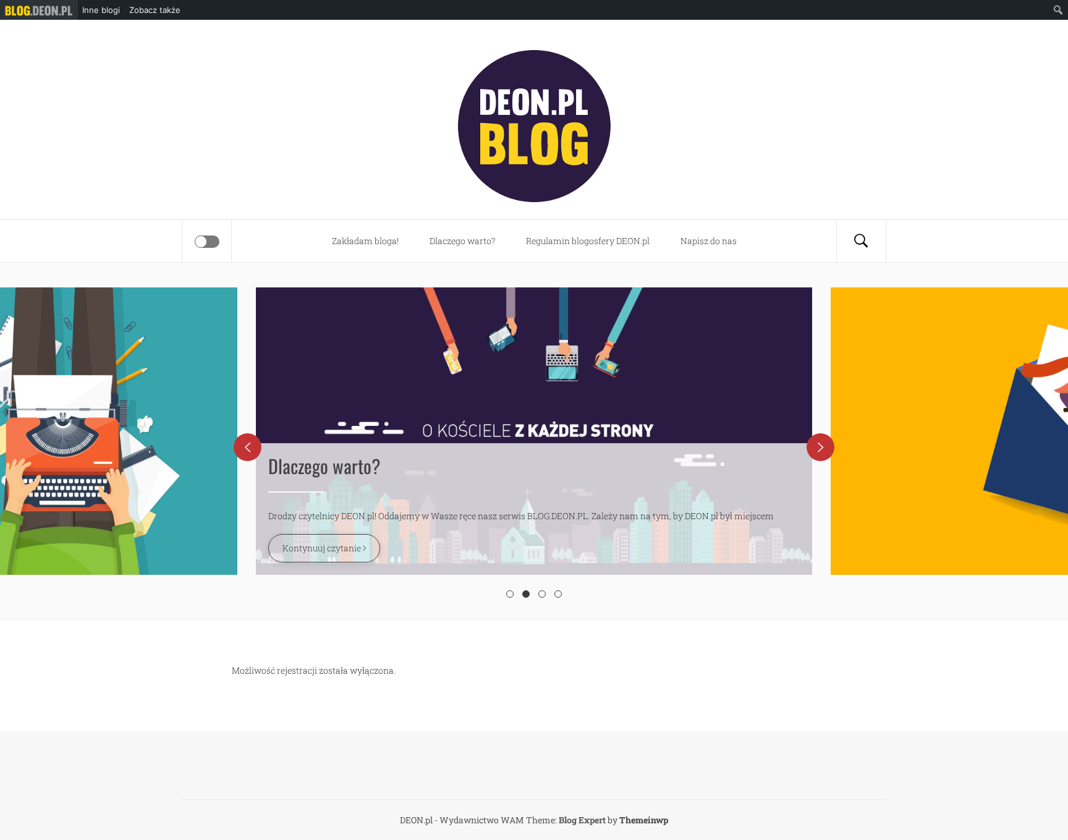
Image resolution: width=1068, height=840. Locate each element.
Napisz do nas (708, 241)
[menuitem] (39, 10)
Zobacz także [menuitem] (154, 10)
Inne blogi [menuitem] (101, 10)
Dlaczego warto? (462, 241)
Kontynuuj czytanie (322, 548)
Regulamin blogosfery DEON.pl (588, 241)
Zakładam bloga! (365, 241)
